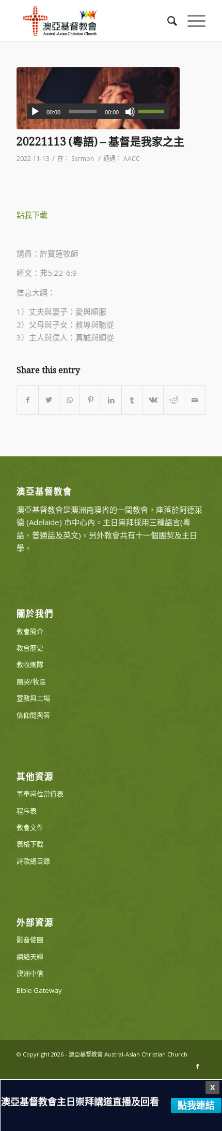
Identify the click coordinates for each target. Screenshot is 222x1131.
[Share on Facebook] (27, 400)
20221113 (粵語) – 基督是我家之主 (100, 141)
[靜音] (130, 112)
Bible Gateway (39, 990)
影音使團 (30, 939)
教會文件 (30, 827)
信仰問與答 (33, 715)
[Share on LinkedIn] (111, 400)
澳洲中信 (30, 973)
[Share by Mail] (194, 400)
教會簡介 (30, 631)
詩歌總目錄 (33, 861)
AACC (131, 158)
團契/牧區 (31, 681)
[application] (98, 111)
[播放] (35, 112)
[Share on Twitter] (49, 400)
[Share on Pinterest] (90, 400)
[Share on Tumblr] (132, 400)
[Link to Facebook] (197, 1066)
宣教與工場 (33, 698)
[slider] (153, 111)
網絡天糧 (30, 956)
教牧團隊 (30, 664)
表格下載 (30, 844)
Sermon (82, 158)
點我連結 (196, 1105)
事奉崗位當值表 (40, 793)
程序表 (27, 810)
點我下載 (32, 215)
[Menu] (191, 20)
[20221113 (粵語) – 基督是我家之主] (98, 98)
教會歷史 (30, 647)
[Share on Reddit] (174, 400)
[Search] (167, 20)
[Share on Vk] (153, 400)
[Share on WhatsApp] (69, 400)
